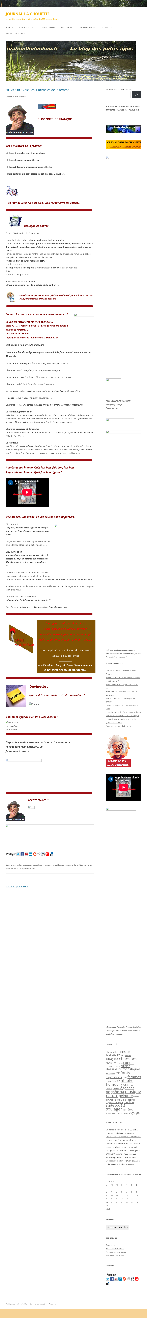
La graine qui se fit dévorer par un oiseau (123, 712)
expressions (114, 1077)
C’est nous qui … (26, 27)
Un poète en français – (115, 1129)
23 (137, 1198)
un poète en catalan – (115, 1160)
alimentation (112, 1052)
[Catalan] (107, 116)
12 (117, 1195)
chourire (111, 1063)
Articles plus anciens (17, 886)
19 (117, 1198)
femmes (134, 1076)
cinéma (120, 1063)
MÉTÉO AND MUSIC (88, 27)
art (122, 1055)
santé (110, 1105)
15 (132, 1195)
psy (120, 1099)
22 (132, 1198)
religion (129, 1099)
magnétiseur (115, 1092)
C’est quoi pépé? (48, 27)
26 (117, 1202)
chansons (69, 865)
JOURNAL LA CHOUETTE (28, 13)
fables (124, 1077)
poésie (111, 1099)
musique (133, 1091)
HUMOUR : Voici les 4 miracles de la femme (37, 90)
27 (122, 1202)
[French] (113, 116)
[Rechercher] (136, 94)
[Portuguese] (121, 116)
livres (116, 1088)
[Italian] (118, 116)
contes (128, 1062)
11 (112, 1195)
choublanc (37, 865)
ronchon (129, 1102)
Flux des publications (115, 1248)
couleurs (116, 1066)
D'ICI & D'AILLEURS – (114, 1154)
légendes (126, 1087)
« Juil (108, 1209)
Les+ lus (109, 1088)
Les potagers (67, 27)
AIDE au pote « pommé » (16, 33)
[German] (124, 116)
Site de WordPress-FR (115, 1255)
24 (107, 1202)
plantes (136, 1096)
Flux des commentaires (116, 1252)
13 (122, 1195)
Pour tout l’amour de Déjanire (118, 726)
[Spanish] (110, 116)
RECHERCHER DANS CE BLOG (118, 89)
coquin (109, 1066)
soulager (114, 1109)
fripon (86, 865)
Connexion (110, 1245)
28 (127, 1202)
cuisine (125, 1066)
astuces (128, 1056)
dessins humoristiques (123, 1069)
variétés (128, 1109)
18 (112, 1198)
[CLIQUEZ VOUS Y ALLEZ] (31, 808)
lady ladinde (131, 1085)
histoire (127, 1080)
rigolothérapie (114, 1102)
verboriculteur (111, 1113)
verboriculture (122, 1113)
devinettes (78, 865)
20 (122, 1198)
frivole (116, 1081)
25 (112, 1202)
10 (107, 1195)
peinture (126, 1095)
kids (124, 1084)
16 (137, 1195)
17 (107, 1198)
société (120, 1105)
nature (112, 1095)
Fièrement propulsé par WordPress (43, 1304)
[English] (116, 116)
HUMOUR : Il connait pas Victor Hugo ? (122, 715)
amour (124, 1051)
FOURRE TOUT (107, 27)
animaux (113, 1055)
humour (113, 1084)
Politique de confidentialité (16, 1304)
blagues (60, 865)
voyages (134, 1112)
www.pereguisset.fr (114, 404)
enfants (123, 1073)
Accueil (9, 27)
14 (127, 1195)
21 (127, 1198)
